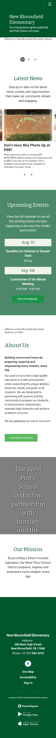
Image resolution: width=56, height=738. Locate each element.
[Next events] (49, 299)
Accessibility (28, 677)
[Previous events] (7, 299)
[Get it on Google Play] (28, 714)
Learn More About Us (21, 437)
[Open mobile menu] (50, 4)
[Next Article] (31, 174)
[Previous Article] (24, 174)
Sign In (28, 682)
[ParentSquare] (28, 706)
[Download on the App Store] (28, 723)
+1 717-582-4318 (33, 653)
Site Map (28, 671)
